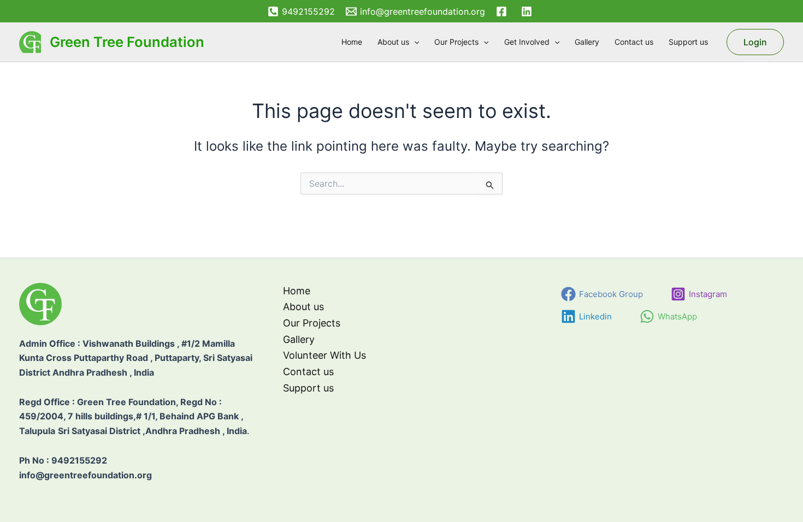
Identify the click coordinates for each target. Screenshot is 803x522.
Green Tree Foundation (127, 41)
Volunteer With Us (324, 355)
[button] (414, 42)
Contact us (634, 41)
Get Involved (527, 41)
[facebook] (503, 11)
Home (351, 41)
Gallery (587, 41)
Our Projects (456, 41)
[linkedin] (528, 11)
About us (393, 41)
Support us (688, 41)
